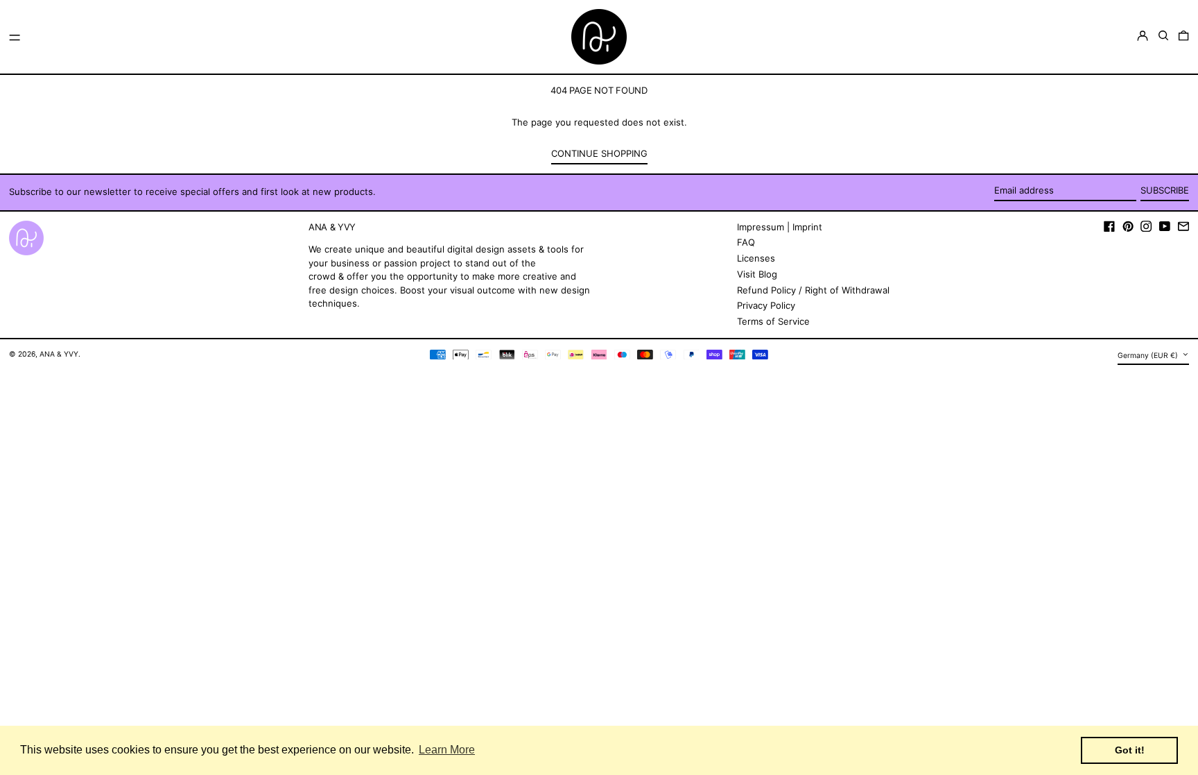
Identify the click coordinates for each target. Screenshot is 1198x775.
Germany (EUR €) (1149, 355)
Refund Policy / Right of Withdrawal (813, 290)
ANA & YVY (59, 354)
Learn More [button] (447, 750)
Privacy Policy (766, 305)
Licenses (756, 258)
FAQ (746, 242)
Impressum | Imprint (779, 226)
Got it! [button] (1130, 750)
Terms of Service (773, 321)
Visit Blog (757, 274)
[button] (1163, 36)
